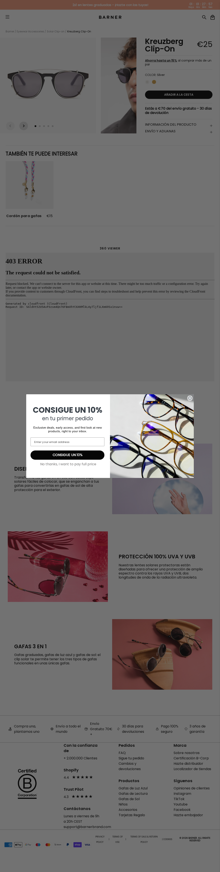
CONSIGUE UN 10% (67, 454)
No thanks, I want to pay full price (68, 464)
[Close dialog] (190, 398)
